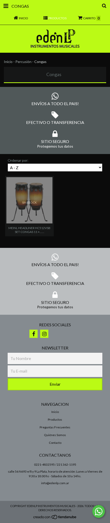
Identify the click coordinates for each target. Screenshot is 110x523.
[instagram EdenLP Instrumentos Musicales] (44, 334)
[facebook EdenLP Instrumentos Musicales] (33, 334)
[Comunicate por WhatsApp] (98, 511)
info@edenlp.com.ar (55, 483)
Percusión (23, 61)
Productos (55, 419)
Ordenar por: (18, 160)
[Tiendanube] (55, 518)
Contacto (55, 443)
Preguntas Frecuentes (55, 427)
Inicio (8, 61)
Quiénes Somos (55, 435)
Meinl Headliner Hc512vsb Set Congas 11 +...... (29, 230)
